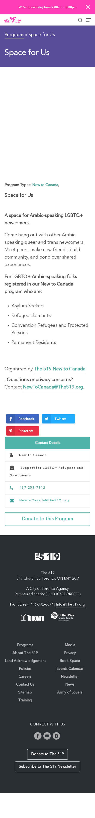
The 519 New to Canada (60, 369)
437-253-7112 (31, 487)
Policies (25, 669)
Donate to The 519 (47, 754)
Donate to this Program (47, 519)
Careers (25, 677)
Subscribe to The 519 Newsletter (47, 767)
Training (25, 700)
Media (70, 645)
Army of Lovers (70, 692)
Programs (14, 35)
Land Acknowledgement (25, 661)
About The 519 (25, 653)
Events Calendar (69, 669)
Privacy (70, 653)
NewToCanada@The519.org (44, 500)
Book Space (70, 661)
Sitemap (25, 692)
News (69, 684)
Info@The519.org (70, 604)
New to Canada (45, 185)
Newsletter (70, 677)
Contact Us (25, 684)
